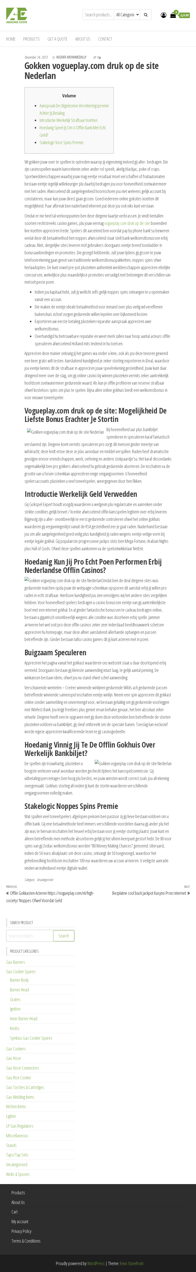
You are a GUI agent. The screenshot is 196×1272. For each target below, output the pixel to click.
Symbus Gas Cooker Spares (31, 1038)
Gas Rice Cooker (18, 1077)
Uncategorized (45, 879)
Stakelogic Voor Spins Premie (61, 142)
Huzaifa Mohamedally (71, 57)
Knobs (14, 1028)
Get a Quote (57, 39)
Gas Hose (13, 1058)
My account (19, 1221)
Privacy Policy (21, 1231)
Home (11, 39)
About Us (82, 39)
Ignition (15, 1009)
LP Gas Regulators (19, 1126)
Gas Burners (15, 962)
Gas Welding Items (20, 1097)
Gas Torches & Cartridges (25, 1087)
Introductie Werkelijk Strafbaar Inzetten (68, 120)
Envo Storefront (131, 1263)
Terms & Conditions (26, 1241)
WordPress (96, 1263)
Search (63, 936)
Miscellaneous (17, 1135)
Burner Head (19, 990)
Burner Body (19, 980)
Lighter (11, 1116)
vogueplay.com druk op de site (127, 223)
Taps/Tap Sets (17, 1155)
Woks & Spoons (18, 1174)
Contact (105, 39)
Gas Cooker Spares (21, 971)
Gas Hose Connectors (22, 1068)
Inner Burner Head (23, 1018)
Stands (11, 1145)
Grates (15, 999)
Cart (14, 1212)
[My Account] (163, 15)
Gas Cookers (16, 1049)
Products (31, 39)
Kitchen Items (16, 1106)
